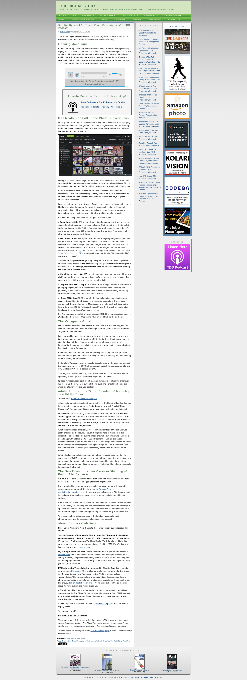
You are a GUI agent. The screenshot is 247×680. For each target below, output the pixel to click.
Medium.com (64, 554)
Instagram (119, 19)
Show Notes (80, 638)
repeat (94, 77)
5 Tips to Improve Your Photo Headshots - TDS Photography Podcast (148, 88)
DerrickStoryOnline (79, 571)
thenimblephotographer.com (71, 492)
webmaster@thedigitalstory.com (141, 677)
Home (62, 15)
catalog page (84, 547)
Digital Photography (79, 641)
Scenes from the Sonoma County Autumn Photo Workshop (149, 33)
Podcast (99, 641)
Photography (82, 15)
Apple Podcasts (88, 102)
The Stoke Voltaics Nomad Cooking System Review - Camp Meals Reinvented (149, 160)
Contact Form (105, 489)
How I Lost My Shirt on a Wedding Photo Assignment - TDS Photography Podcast (150, 71)
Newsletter (174, 19)
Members (150, 15)
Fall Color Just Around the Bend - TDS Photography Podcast (149, 106)
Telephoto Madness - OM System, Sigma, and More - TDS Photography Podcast (149, 124)
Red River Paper (102, 604)
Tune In (118, 107)
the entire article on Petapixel (84, 398)
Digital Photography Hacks (139, 670)
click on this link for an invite (80, 583)
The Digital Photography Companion (107, 670)
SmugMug (106, 641)
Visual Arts (126, 641)
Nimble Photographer (83, 19)
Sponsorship (173, 15)
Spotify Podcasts (107, 102)
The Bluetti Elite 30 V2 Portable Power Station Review (148, 115)
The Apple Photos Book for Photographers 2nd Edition (75, 668)
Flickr (104, 19)
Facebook (137, 19)
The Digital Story (78, 6)
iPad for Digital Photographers (172, 670)
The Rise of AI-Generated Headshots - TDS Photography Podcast (149, 97)
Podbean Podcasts (90, 107)
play (70, 75)
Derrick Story (65, 31)
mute (110, 75)
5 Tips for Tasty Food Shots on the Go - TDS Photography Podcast (149, 169)
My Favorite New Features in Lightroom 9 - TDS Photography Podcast (150, 50)
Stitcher (122, 102)
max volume (120, 75)
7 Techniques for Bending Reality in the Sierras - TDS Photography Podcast (149, 79)
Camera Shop (155, 19)
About (62, 19)
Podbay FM (107, 107)
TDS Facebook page (99, 630)
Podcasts (129, 15)
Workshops (107, 15)
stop (77, 75)
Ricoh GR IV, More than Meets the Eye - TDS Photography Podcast (148, 152)
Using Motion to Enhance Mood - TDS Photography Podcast (149, 42)
